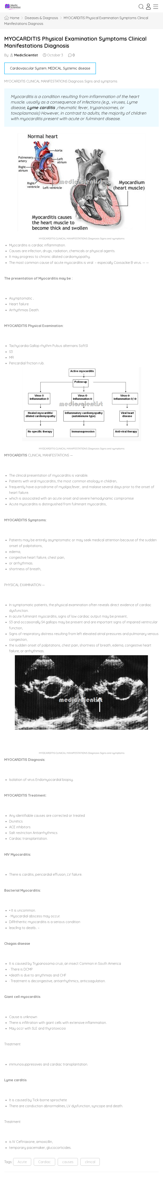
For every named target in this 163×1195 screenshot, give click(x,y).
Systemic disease (76, 68)
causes (67, 1162)
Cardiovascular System (28, 68)
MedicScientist (26, 55)
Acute (22, 1162)
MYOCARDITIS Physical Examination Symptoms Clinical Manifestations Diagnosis (75, 42)
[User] (148, 6)
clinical (90, 1162)
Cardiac (44, 1162)
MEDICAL (55, 68)
